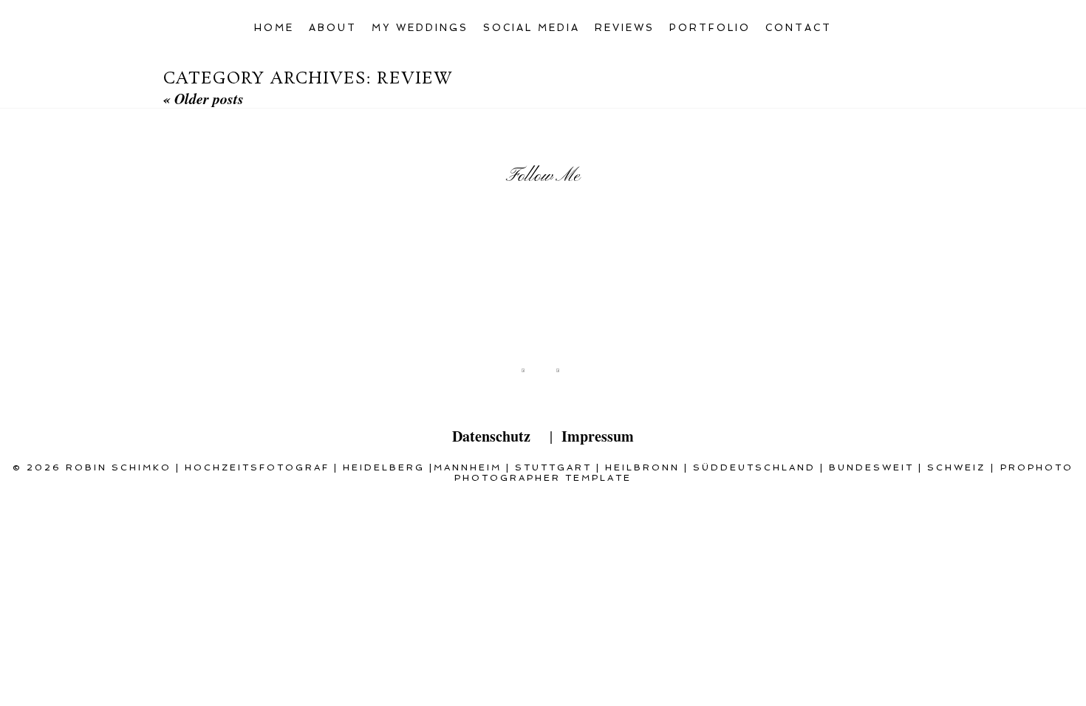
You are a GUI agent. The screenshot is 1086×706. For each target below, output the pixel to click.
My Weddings (420, 27)
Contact (798, 27)
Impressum (597, 436)
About (333, 27)
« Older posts (203, 98)
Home (274, 27)
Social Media (531, 27)
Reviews (625, 27)
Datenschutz (491, 436)
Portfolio (710, 27)
